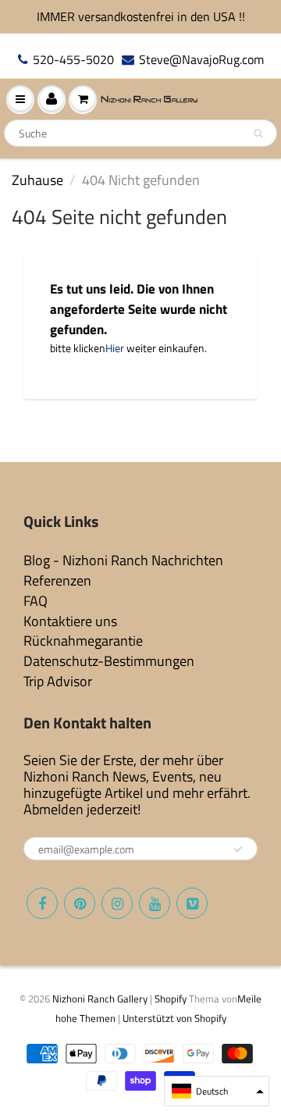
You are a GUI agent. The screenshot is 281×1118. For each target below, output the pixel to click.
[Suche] (258, 133)
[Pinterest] (79, 903)
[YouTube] (154, 903)
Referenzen (57, 580)
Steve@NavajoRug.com (201, 60)
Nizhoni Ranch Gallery (100, 998)
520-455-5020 (73, 60)
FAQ (35, 600)
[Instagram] (117, 903)
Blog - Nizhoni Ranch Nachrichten (123, 560)
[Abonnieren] (238, 849)
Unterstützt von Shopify (174, 1018)
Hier (114, 348)
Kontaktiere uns (70, 621)
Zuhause (37, 179)
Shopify (171, 998)
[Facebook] (42, 903)
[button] (216, 1091)
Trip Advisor (57, 681)
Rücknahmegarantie (83, 640)
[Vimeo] (192, 903)
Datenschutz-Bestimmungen (108, 660)
